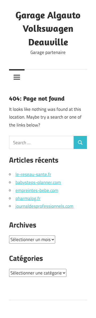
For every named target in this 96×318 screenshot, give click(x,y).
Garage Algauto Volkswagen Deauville (48, 28)
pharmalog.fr (28, 198)
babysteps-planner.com (38, 182)
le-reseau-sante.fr (33, 174)
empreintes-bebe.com (36, 190)
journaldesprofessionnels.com (44, 206)
